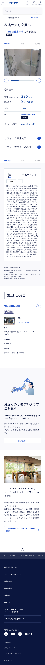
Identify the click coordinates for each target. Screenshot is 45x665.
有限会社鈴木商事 (14, 32)
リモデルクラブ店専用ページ (14, 619)
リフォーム (13, 555)
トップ (4, 555)
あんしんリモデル (10, 567)
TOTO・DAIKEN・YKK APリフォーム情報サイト (20, 530)
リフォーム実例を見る (27, 555)
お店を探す (22, 441)
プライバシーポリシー (10, 648)
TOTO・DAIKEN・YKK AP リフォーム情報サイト (13, 611)
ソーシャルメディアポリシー (13, 653)
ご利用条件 (7, 642)
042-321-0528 (23, 322)
